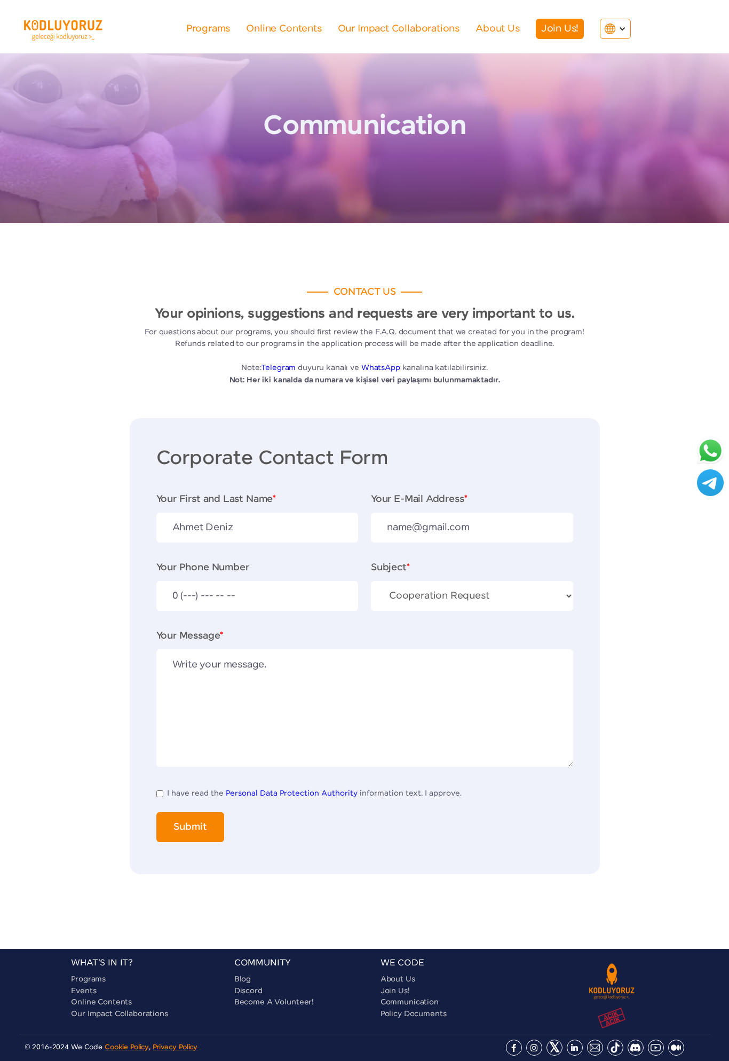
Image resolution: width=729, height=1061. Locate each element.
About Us (398, 979)
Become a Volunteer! (274, 1002)
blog (242, 979)
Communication (410, 1002)
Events (83, 991)
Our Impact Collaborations (119, 1014)
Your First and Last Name (216, 499)
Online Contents (101, 1002)
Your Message (190, 636)
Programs (88, 979)
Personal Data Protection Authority (292, 793)
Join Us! (395, 991)
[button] (615, 28)
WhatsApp (380, 368)
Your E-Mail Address (419, 499)
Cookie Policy (127, 1047)
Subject (390, 567)
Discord (248, 991)
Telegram (278, 368)
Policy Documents (414, 1014)
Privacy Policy (175, 1047)
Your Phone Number (202, 567)
